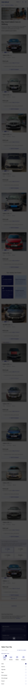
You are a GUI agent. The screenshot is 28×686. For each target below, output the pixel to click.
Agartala (3, 669)
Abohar (3, 666)
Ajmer (2, 683)
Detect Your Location (22, 650)
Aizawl (3, 681)
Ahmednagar (4, 678)
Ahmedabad (4, 675)
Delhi (2, 663)
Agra (2, 672)
